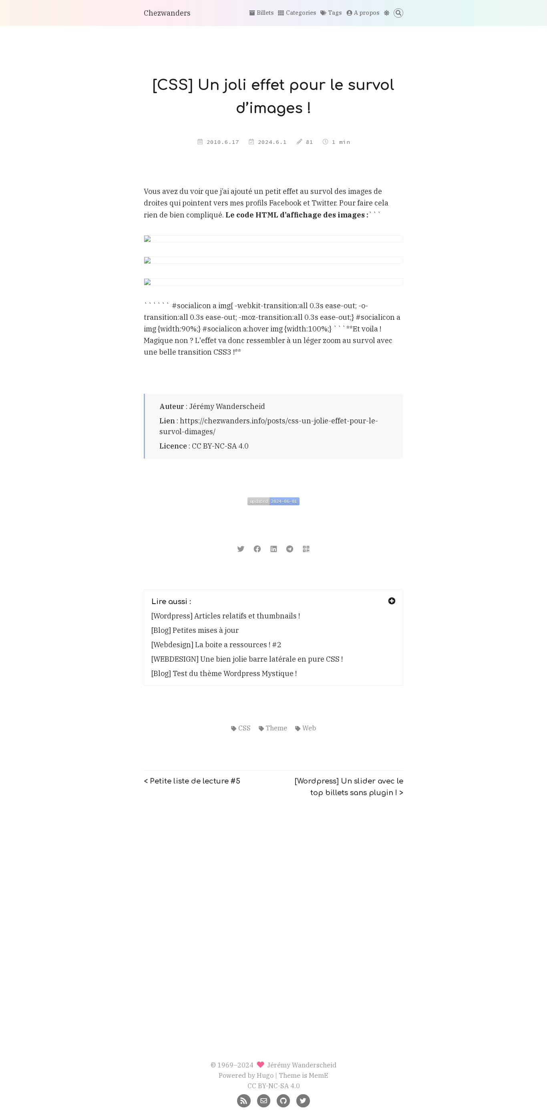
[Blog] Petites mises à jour (195, 630)
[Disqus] (273, 906)
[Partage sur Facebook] (257, 548)
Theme (276, 728)
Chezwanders (167, 13)
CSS (244, 728)
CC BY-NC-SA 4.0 (220, 446)
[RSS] (243, 1100)
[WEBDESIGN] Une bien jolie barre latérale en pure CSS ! (247, 659)
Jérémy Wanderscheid (227, 406)
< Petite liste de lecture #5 (192, 781)
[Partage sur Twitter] (241, 548)
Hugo (265, 1075)
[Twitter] (303, 1100)
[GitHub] (283, 1100)
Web (309, 728)
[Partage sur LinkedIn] (274, 548)
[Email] (263, 1100)
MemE (318, 1075)
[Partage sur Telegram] (290, 548)
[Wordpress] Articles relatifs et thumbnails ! (225, 615)
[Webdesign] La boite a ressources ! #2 (216, 644)
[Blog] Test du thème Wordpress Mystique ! (224, 673)
